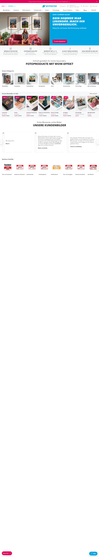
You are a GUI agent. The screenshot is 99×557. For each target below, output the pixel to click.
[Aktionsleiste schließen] (96, 1)
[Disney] (86, 10)
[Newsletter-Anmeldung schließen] (10, 553)
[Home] (49, 6)
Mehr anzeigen (93, 93)
